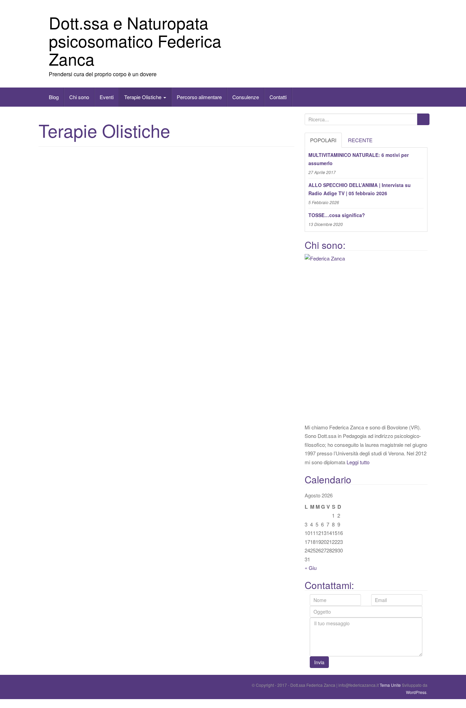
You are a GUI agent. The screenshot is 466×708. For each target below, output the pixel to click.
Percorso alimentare (199, 97)
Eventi (107, 97)
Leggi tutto (358, 462)
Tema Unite (390, 685)
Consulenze (245, 97)
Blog (54, 97)
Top (4, 703)
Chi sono (79, 97)
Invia (319, 662)
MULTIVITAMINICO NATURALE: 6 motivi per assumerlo (358, 158)
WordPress (416, 692)
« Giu (311, 567)
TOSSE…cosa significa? (336, 215)
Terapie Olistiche (143, 97)
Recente (360, 140)
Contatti (278, 97)
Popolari (323, 140)
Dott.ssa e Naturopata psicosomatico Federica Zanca (135, 40)
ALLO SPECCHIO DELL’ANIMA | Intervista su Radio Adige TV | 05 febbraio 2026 (359, 189)
